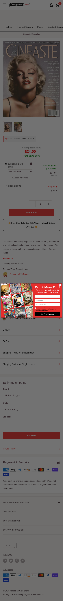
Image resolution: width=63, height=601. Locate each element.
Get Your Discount (47, 314)
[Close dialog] (60, 285)
